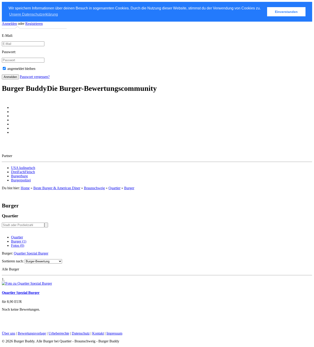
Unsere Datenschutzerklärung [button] (33, 14)
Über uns (8, 333)
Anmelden (9, 24)
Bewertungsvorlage (32, 333)
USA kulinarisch (23, 168)
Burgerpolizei (21, 180)
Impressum (114, 333)
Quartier (17, 237)
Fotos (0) (17, 245)
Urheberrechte (59, 333)
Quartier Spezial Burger (31, 253)
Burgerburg (19, 176)
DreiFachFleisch (23, 172)
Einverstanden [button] (286, 12)
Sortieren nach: (13, 261)
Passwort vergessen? (35, 77)
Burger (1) (18, 241)
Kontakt (98, 333)
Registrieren (34, 24)
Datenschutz (81, 333)
